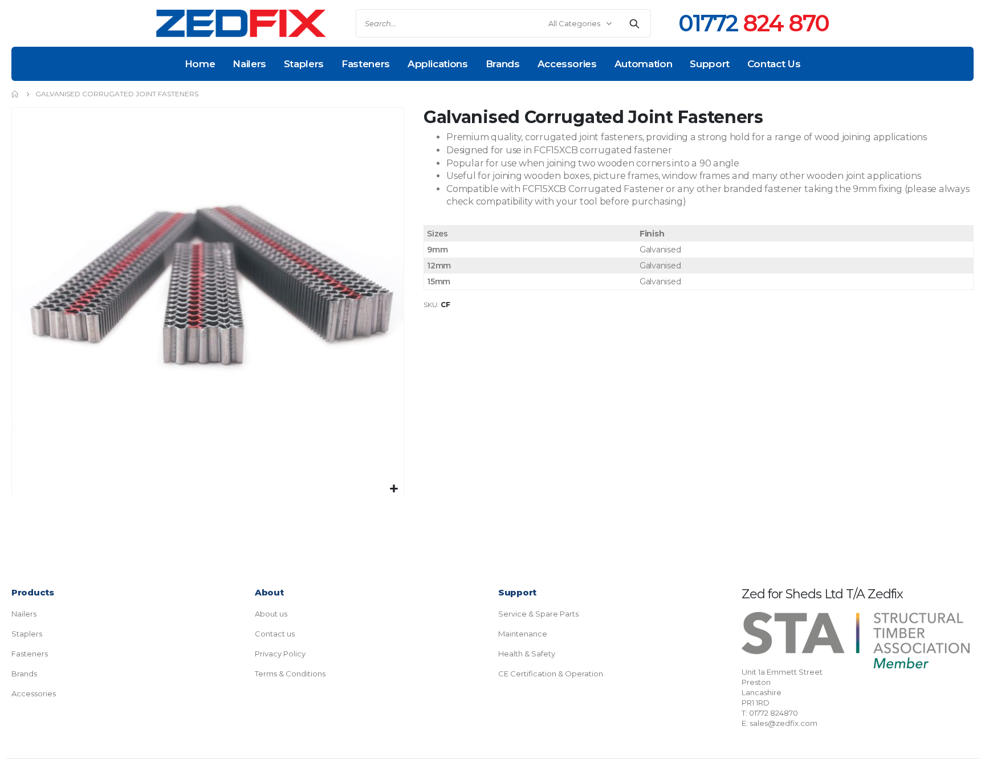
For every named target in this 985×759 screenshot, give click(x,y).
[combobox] (503, 23)
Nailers (23, 613)
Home (200, 64)
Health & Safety (526, 653)
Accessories (33, 693)
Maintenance (522, 633)
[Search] (634, 23)
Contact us (275, 633)
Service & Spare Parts (538, 613)
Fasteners (29, 653)
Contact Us (774, 64)
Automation (643, 64)
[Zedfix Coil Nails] (241, 24)
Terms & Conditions (290, 673)
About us (271, 613)
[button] (394, 489)
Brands (24, 673)
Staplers (26, 633)
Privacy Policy (280, 653)
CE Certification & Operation (550, 673)
